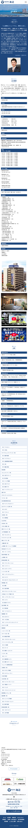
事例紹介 (4, 819)
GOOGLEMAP (14, 768)
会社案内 (9, 817)
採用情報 (6, 821)
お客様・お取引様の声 (12, 819)
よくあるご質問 (12, 821)
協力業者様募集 (21, 819)
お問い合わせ (19, 821)
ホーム (4, 817)
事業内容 (14, 817)
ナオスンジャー (20, 817)
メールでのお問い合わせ (14, 811)
